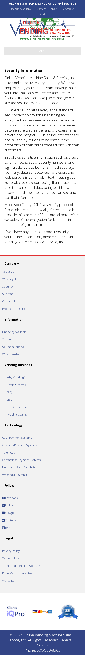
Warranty (8, 580)
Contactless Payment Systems (21, 460)
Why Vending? (16, 377)
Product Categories (14, 309)
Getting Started (16, 385)
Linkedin (10, 505)
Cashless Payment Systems (19, 445)
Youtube (10, 520)
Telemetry (8, 452)
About (54, 9)
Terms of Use (10, 558)
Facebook (11, 498)
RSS (7, 528)
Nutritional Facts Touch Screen (22, 467)
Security (7, 286)
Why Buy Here (11, 279)
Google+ (10, 513)
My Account (68, 9)
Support (7, 339)
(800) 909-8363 (31, 3)
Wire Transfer (11, 354)
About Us (8, 272)
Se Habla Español (13, 347)
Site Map (8, 294)
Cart (42, 14)
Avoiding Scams (17, 414)
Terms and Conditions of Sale (21, 566)
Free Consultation (18, 407)
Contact (41, 9)
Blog (9, 400)
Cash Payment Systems (17, 438)
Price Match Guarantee (17, 573)
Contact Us (9, 301)
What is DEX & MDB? (15, 475)
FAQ (9, 392)
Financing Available (21, 9)
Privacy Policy (11, 551)
